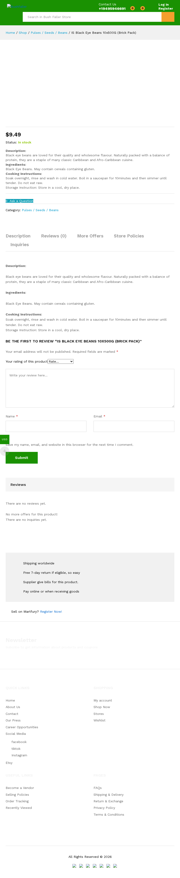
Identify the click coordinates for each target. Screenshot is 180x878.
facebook (18, 742)
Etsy (9, 763)
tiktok (15, 748)
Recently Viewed (19, 808)
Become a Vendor (20, 788)
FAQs (98, 788)
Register (165, 8)
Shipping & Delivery (109, 794)
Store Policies (129, 236)
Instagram (19, 755)
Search (167, 17)
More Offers (90, 236)
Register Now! (51, 611)
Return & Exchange (108, 801)
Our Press (13, 720)
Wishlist (99, 720)
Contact (12, 714)
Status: (11, 142)
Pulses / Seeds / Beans (40, 210)
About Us (13, 707)
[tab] (20, 238)
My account (103, 700)
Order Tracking (17, 801)
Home (10, 700)
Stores (99, 714)
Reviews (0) (54, 236)
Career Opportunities (22, 727)
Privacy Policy (104, 808)
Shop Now (102, 707)
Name (12, 416)
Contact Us (107, 4)
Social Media (16, 733)
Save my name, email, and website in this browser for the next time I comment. (69, 445)
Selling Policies (17, 794)
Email (99, 416)
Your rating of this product (27, 361)
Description (18, 236)
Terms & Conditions (109, 814)
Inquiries (19, 244)
